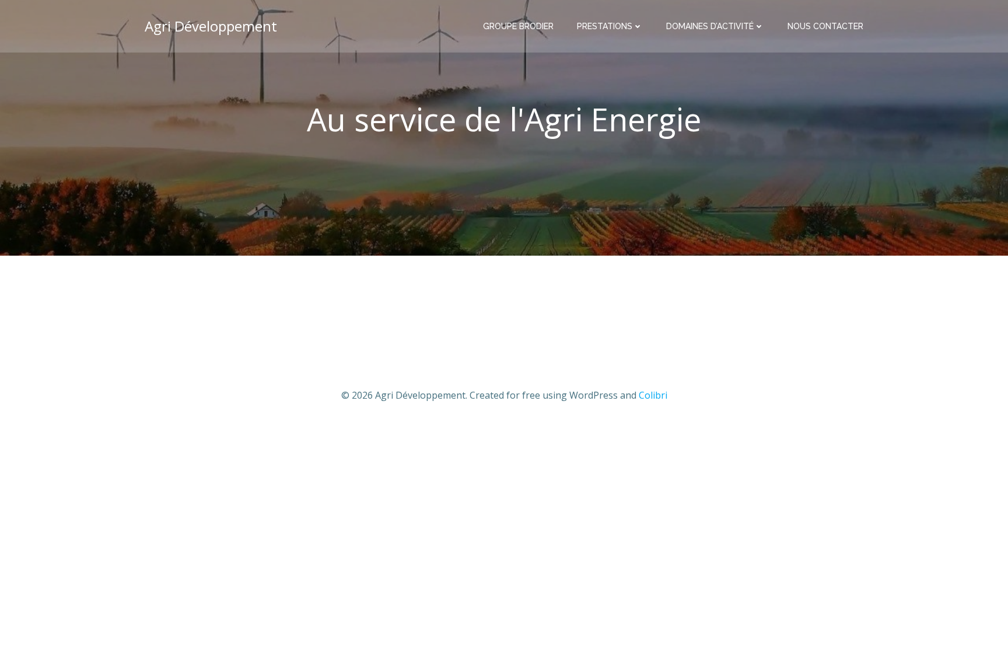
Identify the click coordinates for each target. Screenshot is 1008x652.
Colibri (653, 395)
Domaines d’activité (710, 26)
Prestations (604, 26)
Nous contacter (825, 26)
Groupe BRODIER (518, 26)
